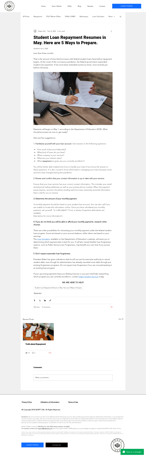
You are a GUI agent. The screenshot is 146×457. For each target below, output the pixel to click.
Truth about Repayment (35, 344)
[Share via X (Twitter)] (40, 300)
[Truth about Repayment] (38, 331)
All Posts (26, 16)
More (110, 16)
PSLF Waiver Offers (53, 16)
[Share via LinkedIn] (45, 300)
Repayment (38, 16)
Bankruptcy (84, 16)
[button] (120, 16)
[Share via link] (50, 300)
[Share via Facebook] (34, 300)
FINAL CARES (70, 16)
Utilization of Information (50, 402)
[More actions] (111, 31)
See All (121, 319)
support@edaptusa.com (45, 428)
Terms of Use (73, 402)
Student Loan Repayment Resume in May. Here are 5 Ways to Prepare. (58, 288)
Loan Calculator (98, 16)
